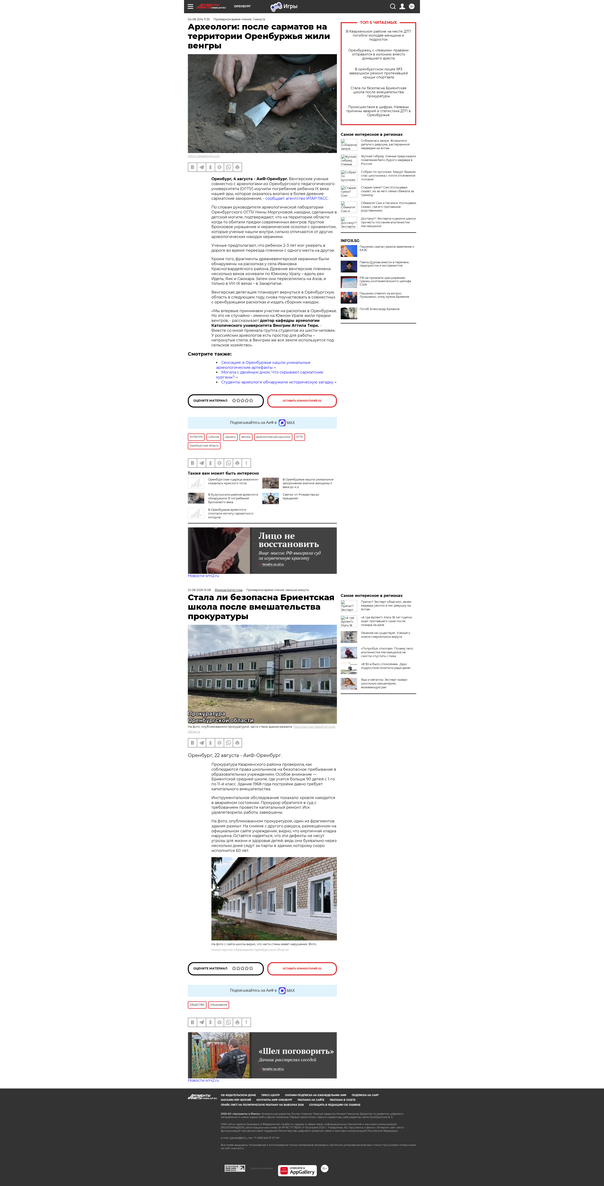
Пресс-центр (270, 1095)
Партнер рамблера (261, 1168)
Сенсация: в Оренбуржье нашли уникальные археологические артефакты (263, 365)
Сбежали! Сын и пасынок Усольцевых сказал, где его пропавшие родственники (388, 206)
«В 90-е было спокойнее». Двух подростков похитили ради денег (386, 666)
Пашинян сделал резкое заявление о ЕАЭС (387, 248)
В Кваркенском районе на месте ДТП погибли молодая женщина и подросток (378, 36)
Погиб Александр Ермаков (379, 309)
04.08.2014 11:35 (199, 19)
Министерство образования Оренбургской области (250, 950)
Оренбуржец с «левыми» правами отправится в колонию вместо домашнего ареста (378, 54)
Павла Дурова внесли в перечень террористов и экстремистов (384, 264)
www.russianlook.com (204, 156)
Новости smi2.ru (203, 576)
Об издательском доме (238, 1095)
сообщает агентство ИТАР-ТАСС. (296, 198)
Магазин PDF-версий (236, 1099)
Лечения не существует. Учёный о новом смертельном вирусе (385, 634)
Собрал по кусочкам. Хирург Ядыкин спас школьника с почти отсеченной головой (388, 175)
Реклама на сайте (311, 1099)
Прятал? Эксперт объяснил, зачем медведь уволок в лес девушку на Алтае (386, 605)
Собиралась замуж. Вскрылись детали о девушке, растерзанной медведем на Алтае (385, 144)
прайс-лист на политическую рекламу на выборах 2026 (262, 1104)
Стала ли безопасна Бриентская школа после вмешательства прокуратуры (378, 92)
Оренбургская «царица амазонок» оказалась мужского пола (233, 481)
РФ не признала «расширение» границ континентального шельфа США (385, 281)
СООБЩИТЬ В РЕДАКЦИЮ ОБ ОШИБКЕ (335, 1104)
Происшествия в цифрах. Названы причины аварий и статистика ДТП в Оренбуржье (378, 111)
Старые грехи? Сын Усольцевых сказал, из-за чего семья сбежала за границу (387, 191)
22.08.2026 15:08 (199, 590)
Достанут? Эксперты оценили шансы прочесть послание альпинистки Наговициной (388, 222)
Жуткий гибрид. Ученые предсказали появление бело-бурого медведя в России (388, 160)
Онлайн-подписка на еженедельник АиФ (315, 1095)
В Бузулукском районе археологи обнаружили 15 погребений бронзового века (233, 498)
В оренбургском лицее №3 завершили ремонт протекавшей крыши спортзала (378, 73)
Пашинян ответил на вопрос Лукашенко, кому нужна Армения (384, 295)
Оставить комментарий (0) (302, 400)
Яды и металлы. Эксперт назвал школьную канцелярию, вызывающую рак (384, 683)
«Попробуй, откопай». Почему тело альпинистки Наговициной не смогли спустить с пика (387, 652)
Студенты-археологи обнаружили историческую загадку (277, 382)
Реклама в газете (343, 1099)
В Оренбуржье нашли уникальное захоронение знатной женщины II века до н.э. (308, 483)
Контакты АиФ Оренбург (274, 1099)
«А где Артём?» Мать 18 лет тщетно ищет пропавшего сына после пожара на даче (386, 621)
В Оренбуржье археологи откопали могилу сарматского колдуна (230, 513)
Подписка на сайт (365, 1095)
